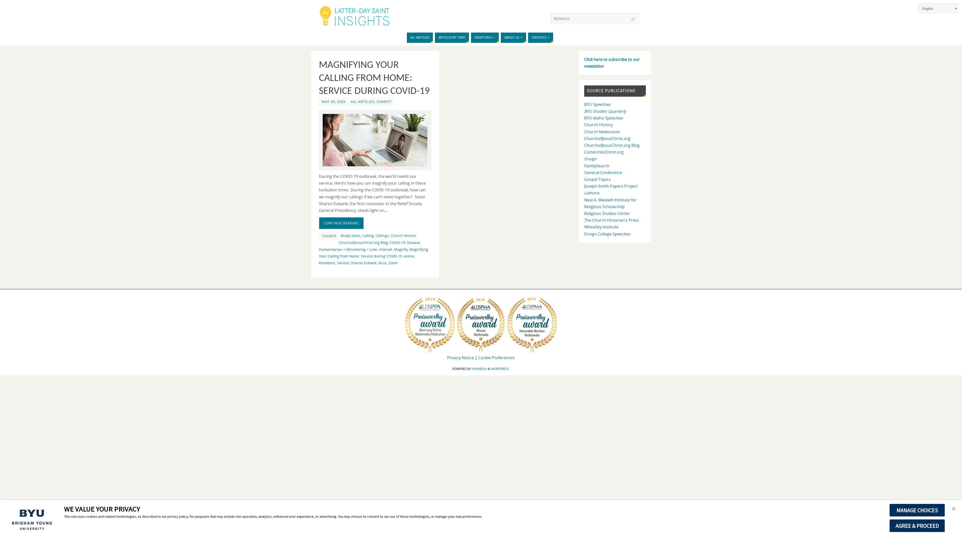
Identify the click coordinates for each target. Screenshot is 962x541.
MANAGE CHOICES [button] (917, 510)
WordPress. (500, 369)
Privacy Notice (460, 357)
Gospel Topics (597, 179)
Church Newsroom (602, 131)
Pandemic (327, 262)
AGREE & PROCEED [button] (917, 525)
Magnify (401, 249)
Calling (368, 235)
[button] (954, 509)
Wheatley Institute (601, 227)
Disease (413, 242)
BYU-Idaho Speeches (603, 118)
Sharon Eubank (364, 262)
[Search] (633, 19)
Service (343, 262)
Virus (382, 262)
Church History (598, 124)
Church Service (403, 235)
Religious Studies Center (607, 213)
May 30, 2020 (333, 101)
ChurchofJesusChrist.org (607, 138)
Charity (384, 101)
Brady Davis (350, 235)
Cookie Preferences (496, 357)
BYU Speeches (597, 104)
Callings (382, 235)
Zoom (393, 262)
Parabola (479, 369)
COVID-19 (397, 242)
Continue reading (341, 223)
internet (385, 249)
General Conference (603, 172)
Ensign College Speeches (607, 234)
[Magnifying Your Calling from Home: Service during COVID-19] (375, 140)
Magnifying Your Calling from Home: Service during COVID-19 (374, 78)
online (409, 256)
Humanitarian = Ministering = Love (348, 249)
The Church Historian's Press (611, 220)
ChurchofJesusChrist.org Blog (363, 242)
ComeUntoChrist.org (604, 152)
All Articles (363, 101)
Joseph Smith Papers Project (611, 186)
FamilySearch (596, 166)
